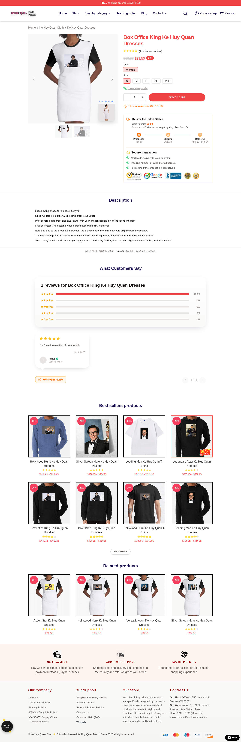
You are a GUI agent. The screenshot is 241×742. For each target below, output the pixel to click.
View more (120, 551)
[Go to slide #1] (63, 131)
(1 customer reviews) (150, 51)
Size (125, 75)
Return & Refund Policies (90, 707)
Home (32, 27)
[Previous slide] (33, 79)
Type (126, 64)
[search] (185, 13)
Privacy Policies (38, 707)
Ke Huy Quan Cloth (51, 27)
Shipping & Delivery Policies (91, 697)
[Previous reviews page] (185, 380)
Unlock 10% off (7, 726)
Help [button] (234, 737)
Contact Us (82, 712)
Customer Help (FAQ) (88, 717)
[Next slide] (112, 79)
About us (34, 697)
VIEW (49, 454)
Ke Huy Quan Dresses (81, 27)
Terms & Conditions (40, 702)
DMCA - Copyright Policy (43, 712)
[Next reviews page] (202, 380)
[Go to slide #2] (82, 131)
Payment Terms (85, 702)
